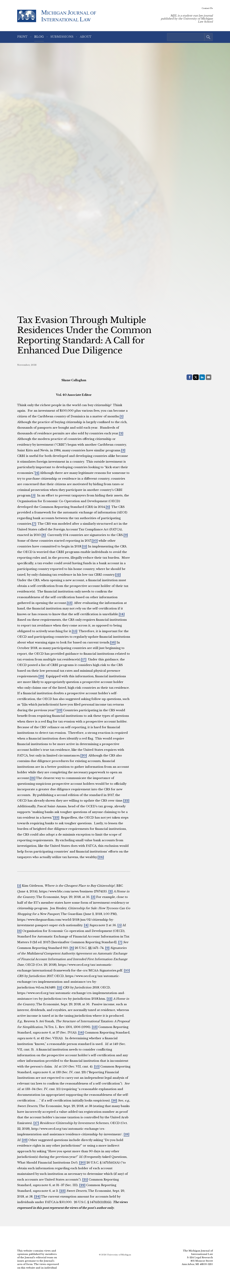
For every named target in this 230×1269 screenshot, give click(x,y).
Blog (39, 37)
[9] (125, 535)
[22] (126, 800)
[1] (121, 416)
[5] (33, 495)
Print (22, 37)
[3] (123, 450)
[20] (83, 755)
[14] (122, 614)
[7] (34, 523)
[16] (113, 642)
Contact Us (207, 8)
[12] (118, 574)
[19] (59, 710)
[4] (37, 473)
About (86, 37)
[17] (83, 659)
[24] (100, 857)
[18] (41, 676)
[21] (32, 778)
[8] (43, 535)
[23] (56, 817)
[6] (108, 507)
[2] (121, 433)
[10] (95, 540)
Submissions (61, 37)
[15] (74, 631)
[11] (84, 546)
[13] (69, 603)
